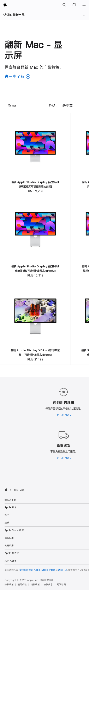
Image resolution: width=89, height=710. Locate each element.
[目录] (84, 5)
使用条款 (22, 584)
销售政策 (35, 584)
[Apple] (6, 489)
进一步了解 (63, 415)
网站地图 (61, 584)
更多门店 (62, 570)
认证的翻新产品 (13, 15)
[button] (64, 5)
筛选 (14, 106)
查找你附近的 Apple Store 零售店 (37, 570)
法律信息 (48, 584)
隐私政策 (9, 584)
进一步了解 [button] (18, 76)
